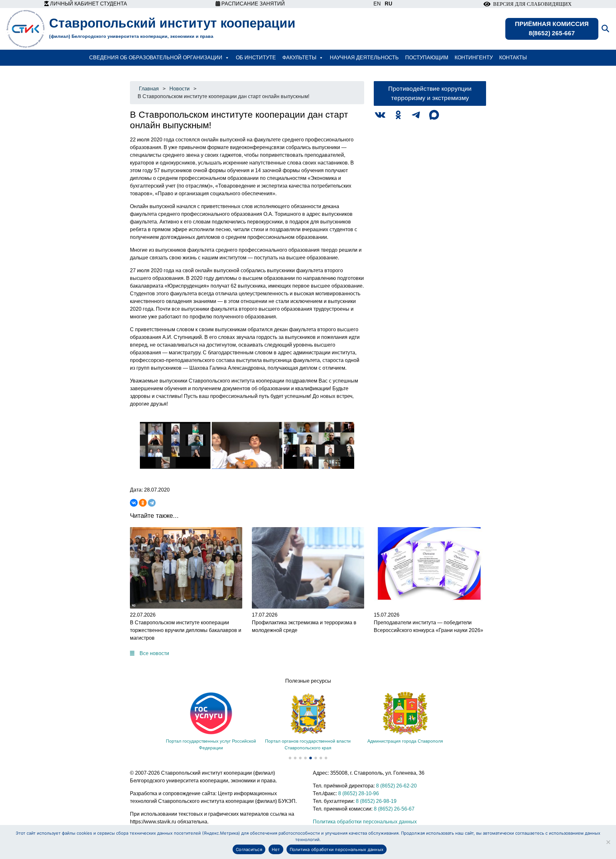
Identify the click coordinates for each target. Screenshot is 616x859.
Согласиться (249, 849)
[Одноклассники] (143, 503)
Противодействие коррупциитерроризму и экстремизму (430, 93)
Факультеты (299, 57)
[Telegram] (152, 503)
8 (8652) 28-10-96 (358, 793)
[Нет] (608, 842)
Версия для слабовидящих (531, 4)
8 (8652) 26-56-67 (394, 809)
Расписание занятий (252, 3)
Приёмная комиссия (552, 29)
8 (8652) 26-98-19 (376, 801)
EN (377, 3)
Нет (276, 849)
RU (388, 3)
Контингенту (474, 57)
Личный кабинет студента (88, 3)
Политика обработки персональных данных (365, 821)
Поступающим (426, 57)
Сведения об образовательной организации (155, 57)
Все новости (154, 653)
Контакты (513, 57)
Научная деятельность (364, 57)
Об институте (256, 57)
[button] (290, 758)
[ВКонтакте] (134, 503)
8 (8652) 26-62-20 (396, 785)
